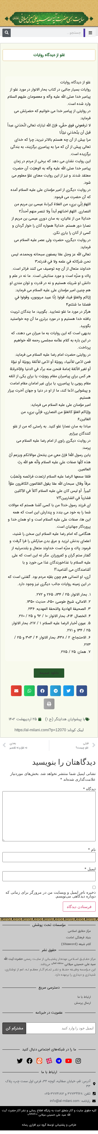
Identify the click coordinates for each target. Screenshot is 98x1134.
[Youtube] (68, 1061)
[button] (49, 673)
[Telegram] (59, 1061)
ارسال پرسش (82, 1002)
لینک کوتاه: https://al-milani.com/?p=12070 (49, 730)
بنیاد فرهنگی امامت (78, 937)
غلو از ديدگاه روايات (49, 55)
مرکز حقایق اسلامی (79, 931)
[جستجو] (6, 33)
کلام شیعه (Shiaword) (76, 944)
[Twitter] (19, 1061)
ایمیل (90, 869)
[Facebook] (29, 1061)
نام (92, 849)
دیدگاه (89, 789)
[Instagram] (78, 1061)
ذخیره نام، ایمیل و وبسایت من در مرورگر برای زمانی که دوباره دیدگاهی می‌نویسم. (50, 894)
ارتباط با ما (84, 997)
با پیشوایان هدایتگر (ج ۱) (65, 719)
